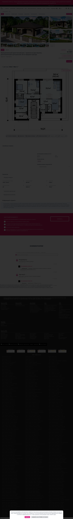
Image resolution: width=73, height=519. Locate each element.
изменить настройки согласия (40, 517)
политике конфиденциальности (24, 514)
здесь (55, 514)
